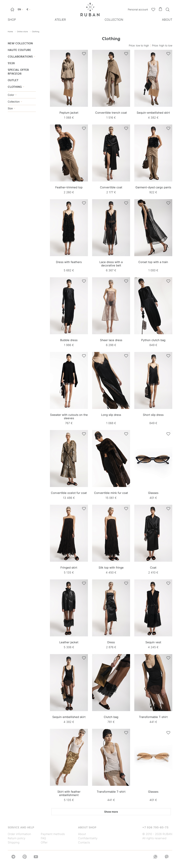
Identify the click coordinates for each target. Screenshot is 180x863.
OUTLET (13, 80)
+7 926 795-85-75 (155, 827)
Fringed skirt (68, 567)
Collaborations (21, 56)
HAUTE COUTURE (19, 50)
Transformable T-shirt (153, 717)
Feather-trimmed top (69, 187)
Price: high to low (162, 45)
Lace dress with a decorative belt (111, 263)
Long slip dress (111, 415)
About (82, 834)
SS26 (11, 63)
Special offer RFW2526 (18, 71)
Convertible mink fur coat (111, 493)
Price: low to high (139, 45)
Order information (19, 834)
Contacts (84, 842)
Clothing (16, 86)
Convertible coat (111, 187)
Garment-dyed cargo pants (153, 187)
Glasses (153, 493)
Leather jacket (68, 642)
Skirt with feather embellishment (68, 793)
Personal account (138, 9)
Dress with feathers (69, 262)
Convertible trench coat (111, 112)
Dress (111, 642)
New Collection (20, 43)
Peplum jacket (68, 112)
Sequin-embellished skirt (153, 112)
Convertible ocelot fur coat (69, 493)
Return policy (16, 838)
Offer (44, 842)
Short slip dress (153, 415)
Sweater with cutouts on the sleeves (69, 416)
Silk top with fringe (111, 567)
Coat (153, 567)
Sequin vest (153, 642)
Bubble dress (68, 340)
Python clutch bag (153, 340)
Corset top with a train (153, 262)
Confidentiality (87, 838)
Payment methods (53, 834)
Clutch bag (111, 717)
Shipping (13, 842)
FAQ (43, 838)
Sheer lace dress (111, 340)
